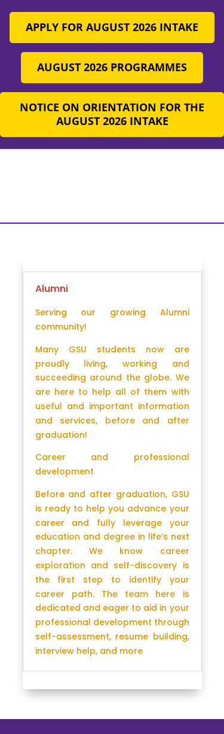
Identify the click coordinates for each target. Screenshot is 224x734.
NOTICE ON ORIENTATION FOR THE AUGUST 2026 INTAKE (112, 114)
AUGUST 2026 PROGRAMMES (112, 67)
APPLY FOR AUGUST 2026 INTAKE (112, 27)
